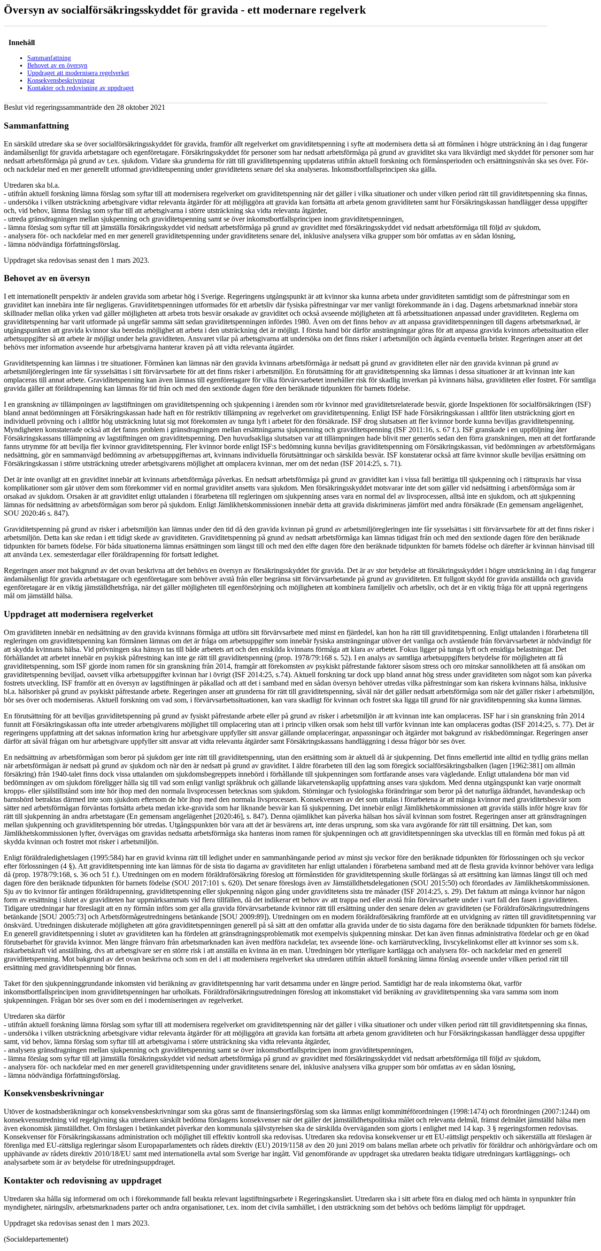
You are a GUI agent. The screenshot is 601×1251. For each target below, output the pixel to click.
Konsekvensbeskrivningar (61, 80)
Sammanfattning (49, 57)
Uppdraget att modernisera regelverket (78, 72)
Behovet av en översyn (57, 65)
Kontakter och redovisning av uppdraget (80, 88)
